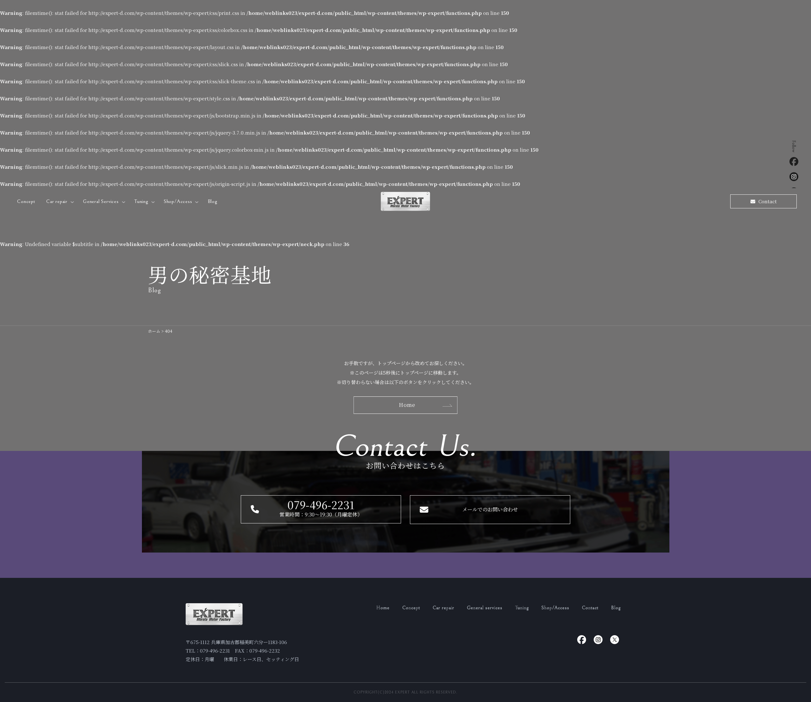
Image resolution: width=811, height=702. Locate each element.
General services (484, 607)
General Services (101, 201)
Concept (26, 201)
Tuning (142, 201)
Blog (212, 201)
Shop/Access (179, 201)
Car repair (57, 201)
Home (383, 607)
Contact (590, 607)
